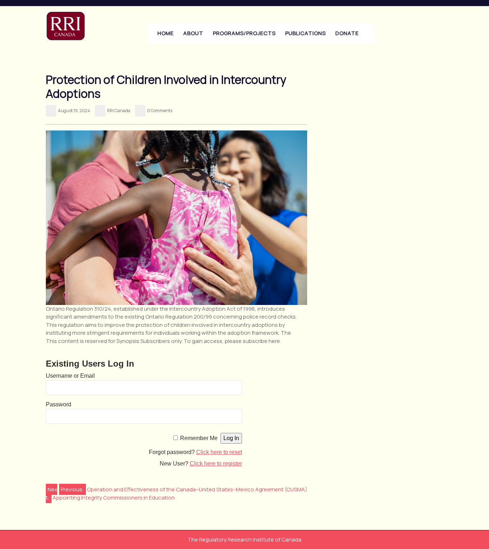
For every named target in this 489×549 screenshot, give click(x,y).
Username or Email (70, 376)
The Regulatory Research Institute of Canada (244, 539)
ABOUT (193, 33)
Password (58, 404)
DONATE (347, 33)
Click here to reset (219, 452)
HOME (166, 33)
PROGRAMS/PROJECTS (244, 33)
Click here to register (216, 463)
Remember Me (199, 438)
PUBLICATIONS (305, 33)
